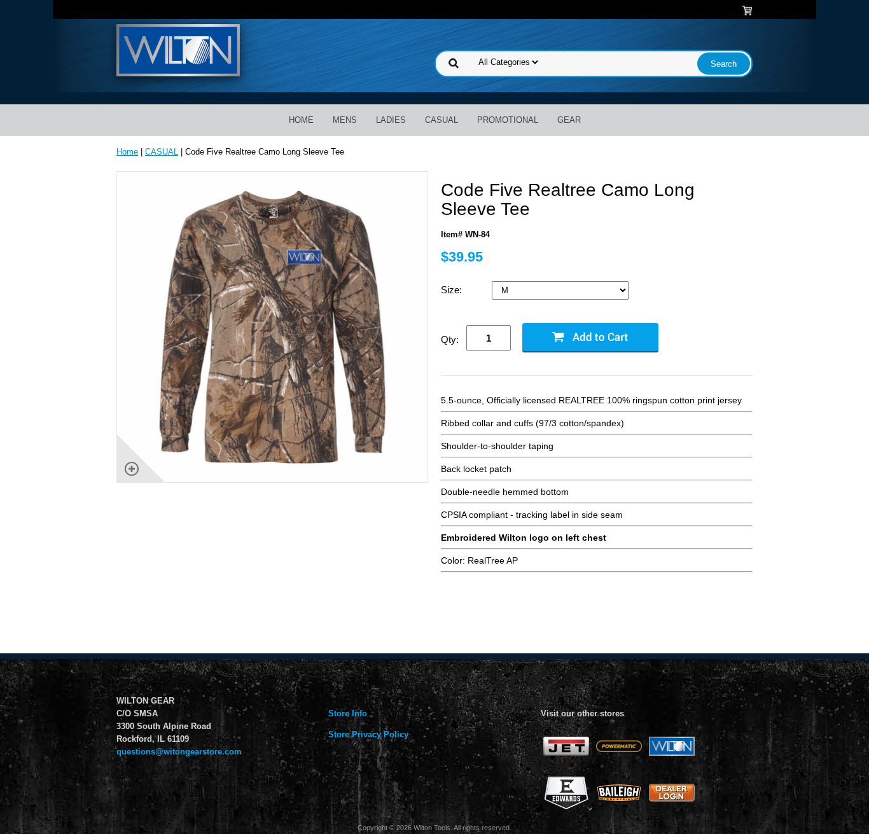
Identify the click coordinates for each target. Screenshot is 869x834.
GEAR (569, 120)
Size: (452, 289)
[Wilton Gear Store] (178, 49)
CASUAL (441, 120)
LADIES (391, 120)
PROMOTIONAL (507, 120)
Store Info (347, 713)
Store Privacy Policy (368, 734)
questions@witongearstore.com (179, 751)
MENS (345, 120)
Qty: (450, 339)
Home (301, 120)
